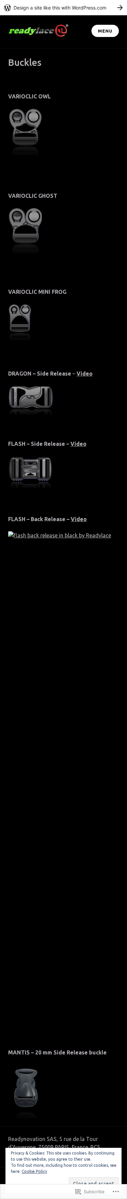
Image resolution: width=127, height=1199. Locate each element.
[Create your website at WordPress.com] (63, 7)
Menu (105, 30)
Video (78, 444)
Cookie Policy (34, 1171)
